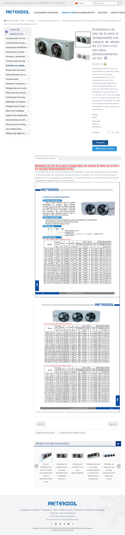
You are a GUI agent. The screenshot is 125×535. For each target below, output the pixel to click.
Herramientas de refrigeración (18, 120)
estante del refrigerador (16, 115)
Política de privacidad (95, 510)
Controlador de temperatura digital (18, 97)
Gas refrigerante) (13, 129)
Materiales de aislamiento (17, 102)
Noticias (36, 510)
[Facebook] (51, 523)
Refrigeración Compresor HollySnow (18, 106)
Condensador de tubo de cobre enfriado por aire (18, 61)
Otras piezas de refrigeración (18, 124)
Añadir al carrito (106, 149)
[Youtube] (64, 523)
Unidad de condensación (17, 84)
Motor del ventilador (15, 111)
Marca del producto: (96, 122)
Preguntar (100, 143)
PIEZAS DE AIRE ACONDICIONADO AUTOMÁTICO (18, 133)
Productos (46, 510)
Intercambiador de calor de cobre (18, 75)
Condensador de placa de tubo (18, 43)
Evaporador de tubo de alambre (18, 52)
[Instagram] (68, 523)
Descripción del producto (46, 158)
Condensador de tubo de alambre (18, 38)
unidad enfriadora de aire (45, 433)
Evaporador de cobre (16, 70)
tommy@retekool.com (29, 3)
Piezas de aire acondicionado (18, 93)
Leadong (64, 530)
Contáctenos (26, 510)
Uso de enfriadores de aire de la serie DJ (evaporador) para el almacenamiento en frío (46, 473)
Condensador (12, 79)
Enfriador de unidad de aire (18, 66)
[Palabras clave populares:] (119, 3)
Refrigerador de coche (16, 88)
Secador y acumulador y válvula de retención (18, 56)
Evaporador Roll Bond (16, 47)
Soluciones (79, 510)
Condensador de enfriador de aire (72, 433)
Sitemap (70, 530)
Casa (55, 510)
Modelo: (95, 115)
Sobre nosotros (66, 510)
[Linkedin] (55, 523)
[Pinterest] (72, 523)
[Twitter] (60, 523)
